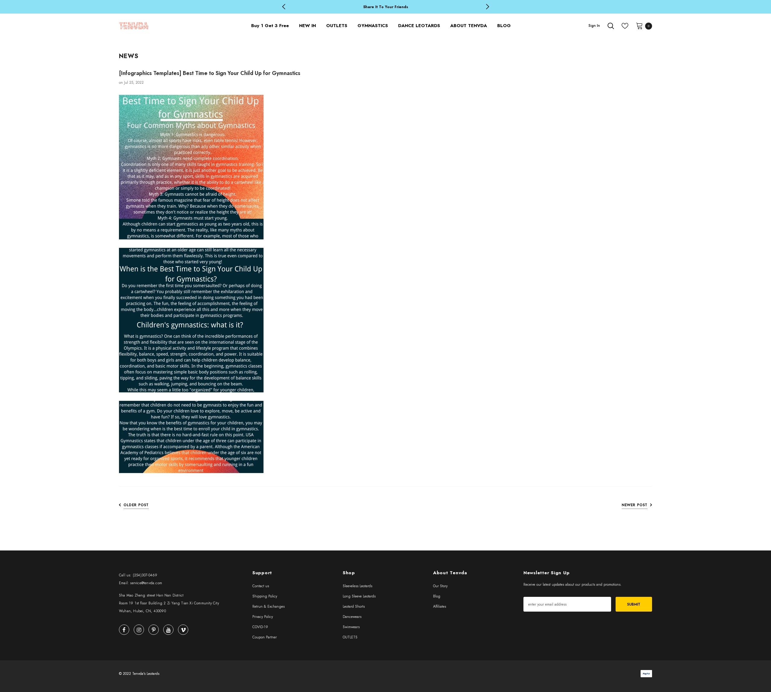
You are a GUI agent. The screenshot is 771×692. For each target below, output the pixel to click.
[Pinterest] (153, 630)
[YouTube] (168, 630)
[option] (385, 7)
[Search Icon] (610, 26)
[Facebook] (124, 630)
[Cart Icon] (639, 25)
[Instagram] (139, 630)
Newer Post (635, 505)
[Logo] (169, 26)
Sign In (594, 25)
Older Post (136, 505)
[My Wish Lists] (625, 26)
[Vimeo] (183, 630)
